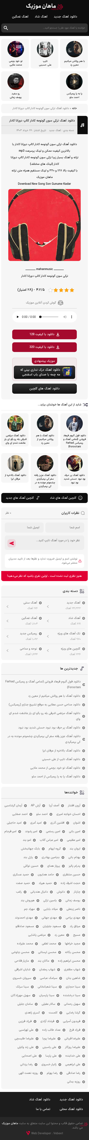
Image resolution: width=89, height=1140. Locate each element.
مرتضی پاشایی (37, 935)
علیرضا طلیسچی (24, 1038)
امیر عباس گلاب (49, 840)
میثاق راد (75, 926)
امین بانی (74, 831)
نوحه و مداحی (28, 649)
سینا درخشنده (71, 995)
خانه (74, 108)
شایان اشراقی (22, 969)
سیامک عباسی (48, 978)
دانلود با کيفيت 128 (41, 334)
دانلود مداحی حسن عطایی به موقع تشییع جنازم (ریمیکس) (44, 705)
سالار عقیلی (48, 1004)
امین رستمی (53, 831)
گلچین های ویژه (70, 649)
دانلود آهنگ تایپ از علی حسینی (61, 759)
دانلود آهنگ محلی (71, 1109)
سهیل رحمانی (72, 1004)
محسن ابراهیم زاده (69, 961)
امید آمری (36, 823)
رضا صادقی (73, 1073)
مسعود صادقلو (25, 926)
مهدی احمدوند (24, 918)
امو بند (27, 840)
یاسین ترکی (50, 900)
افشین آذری (57, 823)
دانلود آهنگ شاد (39, 1099)
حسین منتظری (71, 874)
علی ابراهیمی (72, 1064)
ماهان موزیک (44, 6)
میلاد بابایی (50, 909)
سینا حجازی (73, 987)
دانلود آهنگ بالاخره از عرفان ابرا (61, 751)
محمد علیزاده (25, 944)
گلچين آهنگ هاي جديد (20, 498)
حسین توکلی (30, 866)
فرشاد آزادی (47, 1021)
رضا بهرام (52, 1073)
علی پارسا (51, 1056)
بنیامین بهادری (51, 857)
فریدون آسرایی (71, 1021)
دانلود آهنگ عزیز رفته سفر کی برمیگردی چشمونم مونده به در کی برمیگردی (44, 739)
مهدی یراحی (73, 918)
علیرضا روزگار (72, 1047)
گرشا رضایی (73, 1013)
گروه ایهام (55, 849)
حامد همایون (46, 874)
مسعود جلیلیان (52, 926)
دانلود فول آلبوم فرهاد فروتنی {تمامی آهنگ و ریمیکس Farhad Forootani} (43, 685)
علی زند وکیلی (25, 1047)
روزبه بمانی (73, 1082)
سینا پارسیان (46, 995)
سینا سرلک (22, 987)
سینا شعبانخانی (47, 987)
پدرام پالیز (74, 866)
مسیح (76, 935)
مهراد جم (29, 909)
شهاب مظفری (72, 969)
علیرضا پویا (49, 1038)
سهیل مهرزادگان (20, 995)
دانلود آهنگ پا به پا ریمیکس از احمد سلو (56, 776)
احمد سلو (42, 814)
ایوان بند (75, 849)
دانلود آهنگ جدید (65, 16)
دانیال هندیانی (39, 892)
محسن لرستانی (47, 952)
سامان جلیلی (25, 1004)
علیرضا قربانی (72, 1038)
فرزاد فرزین (25, 1021)
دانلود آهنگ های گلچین (44, 388)
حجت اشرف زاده (70, 883)
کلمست (53, 1013)
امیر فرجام (10, 831)
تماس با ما (43, 1109)
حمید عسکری (21, 874)
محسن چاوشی (20, 952)
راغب (19, 892)
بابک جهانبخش (30, 849)
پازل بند (28, 857)
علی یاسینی (49, 1047)
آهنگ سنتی (30, 603)
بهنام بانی (74, 857)
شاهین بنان (73, 978)
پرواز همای (53, 866)
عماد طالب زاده (51, 1030)
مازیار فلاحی (21, 961)
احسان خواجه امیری (68, 814)
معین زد (59, 935)
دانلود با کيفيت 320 (41, 347)
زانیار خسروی (49, 1064)
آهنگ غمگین (20, 16)
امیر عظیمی (73, 840)
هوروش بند (28, 900)
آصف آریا (54, 805)
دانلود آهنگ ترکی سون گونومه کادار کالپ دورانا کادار (42, 120)
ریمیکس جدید (28, 633)
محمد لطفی (49, 944)
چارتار (77, 892)
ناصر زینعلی (73, 909)
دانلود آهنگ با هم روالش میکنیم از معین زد (54, 696)
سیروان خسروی (22, 978)
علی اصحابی (29, 1056)
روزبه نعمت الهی (28, 1073)
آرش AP (35, 805)
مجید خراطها (72, 944)
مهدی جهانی (49, 918)
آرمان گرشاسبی (13, 805)
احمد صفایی (20, 814)
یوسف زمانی (72, 900)
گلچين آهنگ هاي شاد (63, 498)
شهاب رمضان (47, 969)
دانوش (61, 892)
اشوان (76, 823)
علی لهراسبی (26, 1030)
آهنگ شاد (41, 16)
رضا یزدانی (26, 1064)
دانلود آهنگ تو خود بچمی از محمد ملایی (55, 768)
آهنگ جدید (55, 130)
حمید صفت (23, 883)
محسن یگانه (72, 952)
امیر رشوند (31, 831)
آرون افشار (74, 805)
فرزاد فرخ (74, 1030)
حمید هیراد (45, 883)
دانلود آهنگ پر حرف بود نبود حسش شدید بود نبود (49, 728)
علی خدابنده (72, 1056)
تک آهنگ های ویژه (69, 633)
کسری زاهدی (32, 1013)
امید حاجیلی (14, 823)
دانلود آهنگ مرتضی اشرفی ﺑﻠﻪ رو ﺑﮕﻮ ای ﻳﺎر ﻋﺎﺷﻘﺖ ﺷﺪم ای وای (44, 716)
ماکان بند (43, 961)
